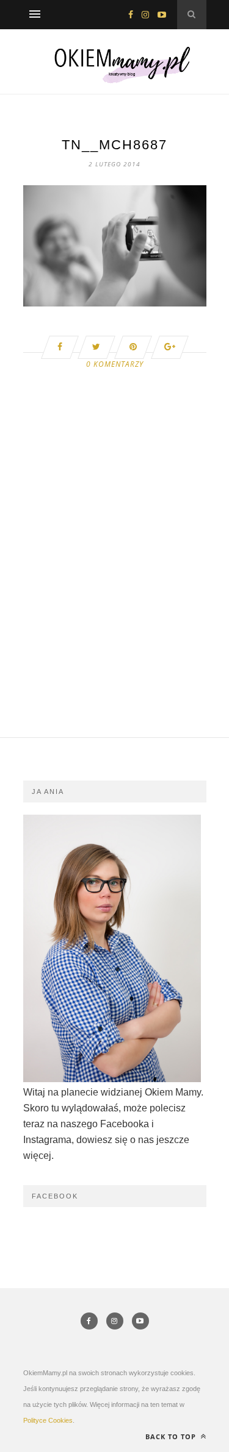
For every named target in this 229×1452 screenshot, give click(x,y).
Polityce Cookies (48, 1420)
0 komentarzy (115, 364)
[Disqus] (114, 582)
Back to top (171, 1436)
